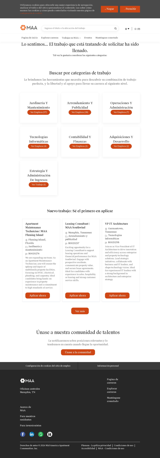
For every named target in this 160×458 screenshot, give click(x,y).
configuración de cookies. (31, 13)
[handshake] (49, 434)
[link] (29, 27)
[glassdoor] (41, 434)
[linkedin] (31, 434)
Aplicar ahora (39, 295)
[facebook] (23, 434)
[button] (115, 28)
